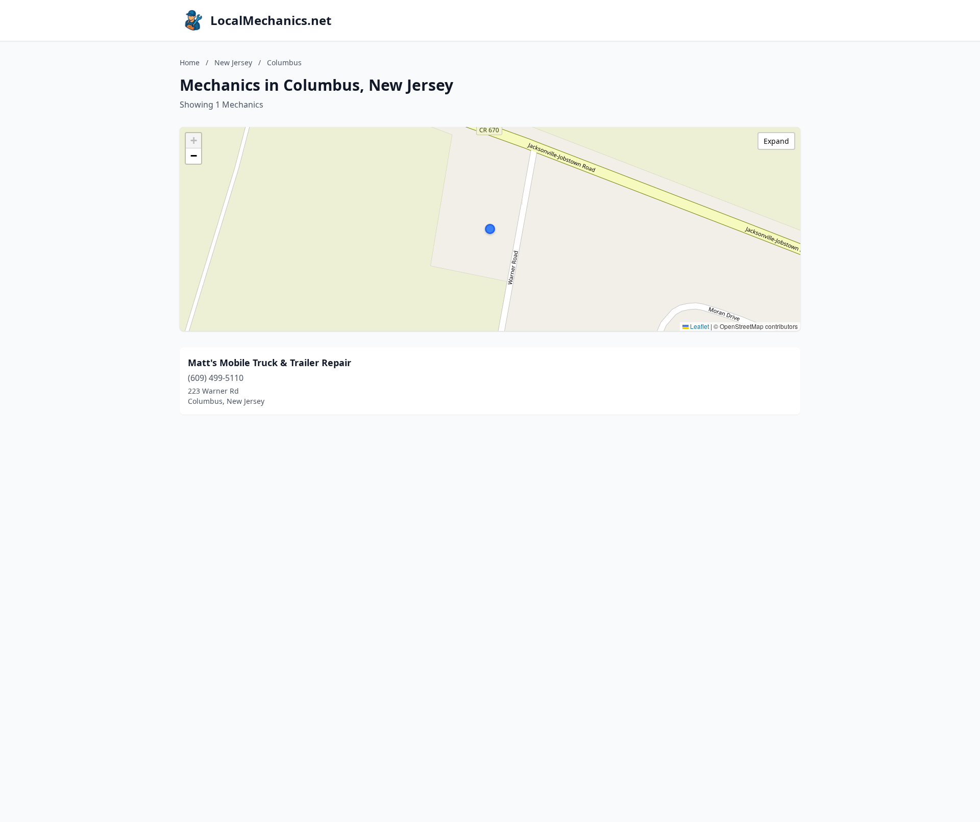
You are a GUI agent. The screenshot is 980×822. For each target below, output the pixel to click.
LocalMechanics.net (270, 20)
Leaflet (699, 326)
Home (190, 62)
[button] (490, 229)
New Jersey (233, 62)
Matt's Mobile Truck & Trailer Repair (269, 362)
